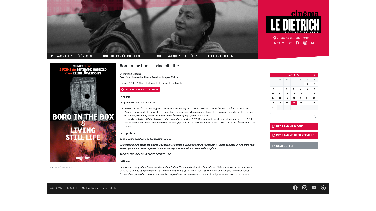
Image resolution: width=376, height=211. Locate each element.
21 (300, 98)
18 (280, 98)
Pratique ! (173, 56)
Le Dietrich (153, 56)
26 (287, 102)
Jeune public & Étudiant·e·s (120, 56)
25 (280, 102)
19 (287, 98)
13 (294, 93)
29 (307, 102)
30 (314, 102)
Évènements (86, 56)
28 (300, 102)
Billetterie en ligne (220, 56)
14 (300, 93)
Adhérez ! (192, 56)
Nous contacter (110, 188)
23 (314, 98)
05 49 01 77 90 (284, 42)
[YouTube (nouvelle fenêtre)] (312, 42)
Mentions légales (90, 188)
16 (314, 93)
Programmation (61, 56)
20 (294, 98)
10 (273, 93)
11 (280, 93)
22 (307, 98)
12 (287, 93)
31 (273, 107)
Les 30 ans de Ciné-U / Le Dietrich (140, 89)
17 (273, 98)
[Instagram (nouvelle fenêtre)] (305, 42)
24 (273, 102)
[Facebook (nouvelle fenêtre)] (297, 42)
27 (294, 102)
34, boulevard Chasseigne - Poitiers (293, 37)
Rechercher (315, 116)
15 (307, 93)
